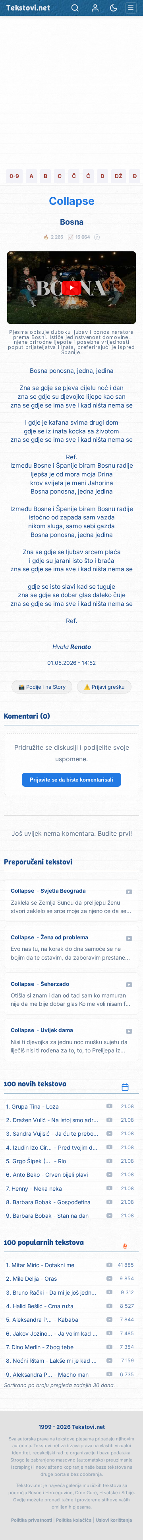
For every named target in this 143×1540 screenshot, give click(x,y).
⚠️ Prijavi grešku (104, 687)
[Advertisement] (71, 91)
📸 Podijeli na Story (42, 687)
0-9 (14, 176)
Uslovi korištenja (114, 1520)
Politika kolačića (74, 1520)
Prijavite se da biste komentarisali (71, 780)
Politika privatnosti (31, 1520)
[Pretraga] (75, 8)
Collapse (72, 201)
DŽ (118, 176)
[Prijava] (95, 8)
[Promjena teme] (113, 8)
